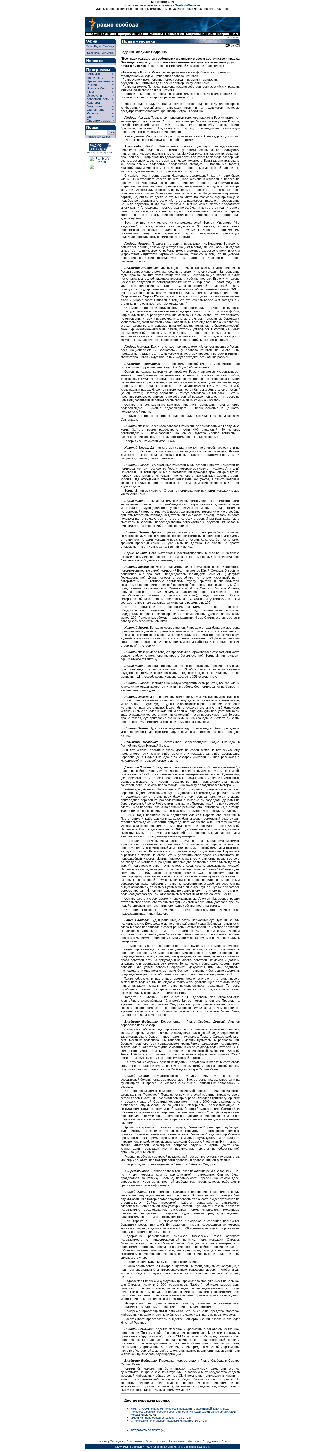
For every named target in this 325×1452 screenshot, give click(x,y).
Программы (134, 1441)
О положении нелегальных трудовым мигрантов (162, 1420)
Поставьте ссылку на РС (100, 152)
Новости (101, 1441)
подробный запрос (98, 136)
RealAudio (93, 52)
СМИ (90, 92)
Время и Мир (96, 88)
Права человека (98, 81)
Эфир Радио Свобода (100, 46)
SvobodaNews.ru (187, 5)
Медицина (94, 106)
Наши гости (95, 78)
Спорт (91, 117)
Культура (93, 102)
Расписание (176, 1441)
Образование (96, 110)
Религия (92, 113)
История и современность (97, 97)
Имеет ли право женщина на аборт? (154, 1417)
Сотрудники (210, 1441)
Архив (161, 1441)
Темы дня (93, 74)
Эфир (149, 1441)
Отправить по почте (146, 1430)
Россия (92, 85)
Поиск (225, 1441)
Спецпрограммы (98, 120)
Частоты (193, 1441)
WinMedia (108, 52)
